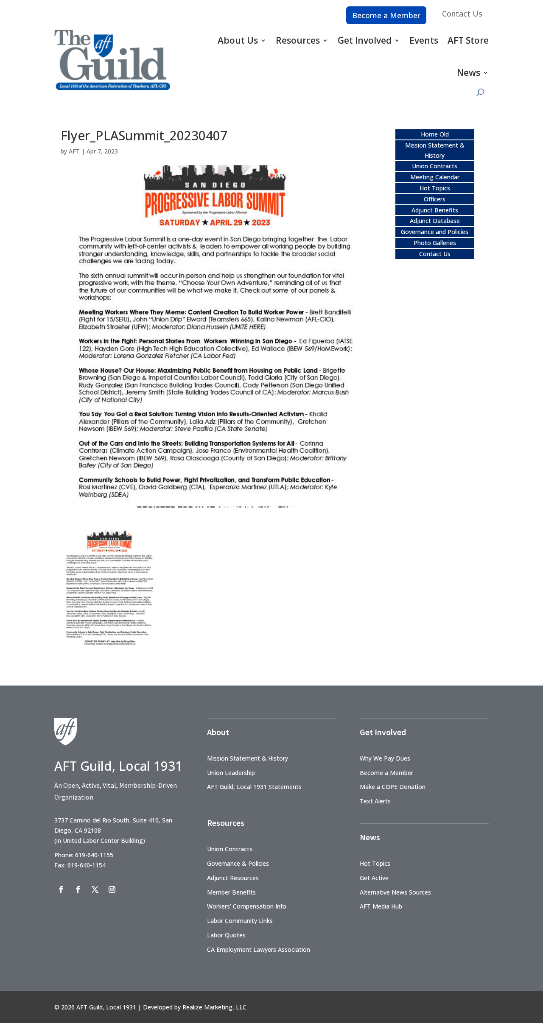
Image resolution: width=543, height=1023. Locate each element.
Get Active (374, 878)
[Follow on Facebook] (61, 889)
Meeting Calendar (434, 177)
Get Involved (365, 40)
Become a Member (386, 15)
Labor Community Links (240, 921)
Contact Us (462, 13)
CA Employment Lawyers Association (258, 949)
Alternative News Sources (395, 892)
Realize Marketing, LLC (214, 1007)
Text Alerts (375, 801)
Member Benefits (231, 892)
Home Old (435, 134)
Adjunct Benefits (434, 210)
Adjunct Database (435, 221)
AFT (74, 151)
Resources (298, 40)
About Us (238, 40)
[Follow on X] (95, 889)
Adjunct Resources (233, 878)
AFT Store (468, 40)
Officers (434, 199)
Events (423, 40)
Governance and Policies (434, 232)
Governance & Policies (238, 863)
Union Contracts (434, 166)
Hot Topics (435, 188)
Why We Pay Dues (385, 758)
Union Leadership (231, 773)
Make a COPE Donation (392, 787)
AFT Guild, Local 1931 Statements (254, 787)
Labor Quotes (226, 935)
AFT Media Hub (381, 906)
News (468, 72)
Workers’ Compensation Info (246, 906)
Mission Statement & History (247, 758)
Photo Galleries (435, 243)
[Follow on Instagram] (112, 889)
